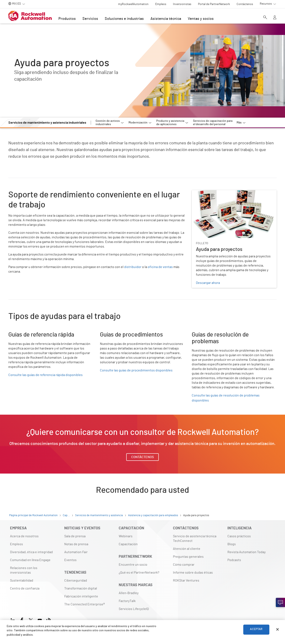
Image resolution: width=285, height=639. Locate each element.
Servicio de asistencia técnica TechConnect (194, 538)
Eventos (70, 560)
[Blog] (48, 620)
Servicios (90, 19)
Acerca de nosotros (24, 536)
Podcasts (234, 560)
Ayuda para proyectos (207, 192)
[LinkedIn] (13, 620)
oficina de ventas (160, 267)
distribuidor (132, 267)
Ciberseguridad (75, 580)
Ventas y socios (201, 19)
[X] (30, 620)
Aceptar (256, 629)
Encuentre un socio (133, 564)
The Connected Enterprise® (84, 604)
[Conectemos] (280, 602)
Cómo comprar (183, 564)
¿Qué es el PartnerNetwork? (139, 572)
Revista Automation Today (246, 552)
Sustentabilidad (21, 580)
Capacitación (128, 544)
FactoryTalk (127, 601)
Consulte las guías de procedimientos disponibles (136, 370)
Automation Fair (76, 552)
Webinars (125, 536)
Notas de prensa (76, 544)
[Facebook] (21, 620)
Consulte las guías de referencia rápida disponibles (45, 375)
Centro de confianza (24, 588)
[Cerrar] (277, 629)
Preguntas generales (188, 556)
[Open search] (265, 17)
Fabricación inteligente (81, 596)
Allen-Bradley (129, 593)
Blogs (231, 544)
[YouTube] (39, 620)
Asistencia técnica (165, 19)
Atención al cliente (186, 548)
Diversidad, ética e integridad (31, 552)
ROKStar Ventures (186, 580)
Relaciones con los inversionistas (23, 570)
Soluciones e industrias (124, 19)
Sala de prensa (75, 536)
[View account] (275, 17)
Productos (67, 19)
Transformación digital (80, 588)
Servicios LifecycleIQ (134, 609)
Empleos (16, 544)
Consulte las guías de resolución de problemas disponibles (226, 398)
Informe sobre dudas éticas (193, 572)
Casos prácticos (239, 536)
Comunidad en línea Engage (30, 560)
